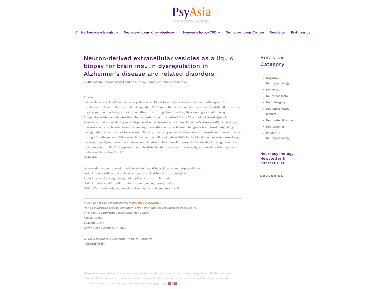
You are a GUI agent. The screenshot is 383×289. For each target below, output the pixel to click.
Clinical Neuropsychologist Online (111, 82)
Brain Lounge (300, 32)
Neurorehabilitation (279, 120)
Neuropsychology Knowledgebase (149, 32)
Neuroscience (275, 126)
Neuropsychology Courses (245, 32)
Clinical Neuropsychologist (95, 32)
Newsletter (278, 32)
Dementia (179, 82)
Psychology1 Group (197, 273)
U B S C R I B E (273, 175)
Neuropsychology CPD (200, 32)
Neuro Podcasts (277, 95)
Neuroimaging (275, 102)
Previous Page (94, 243)
